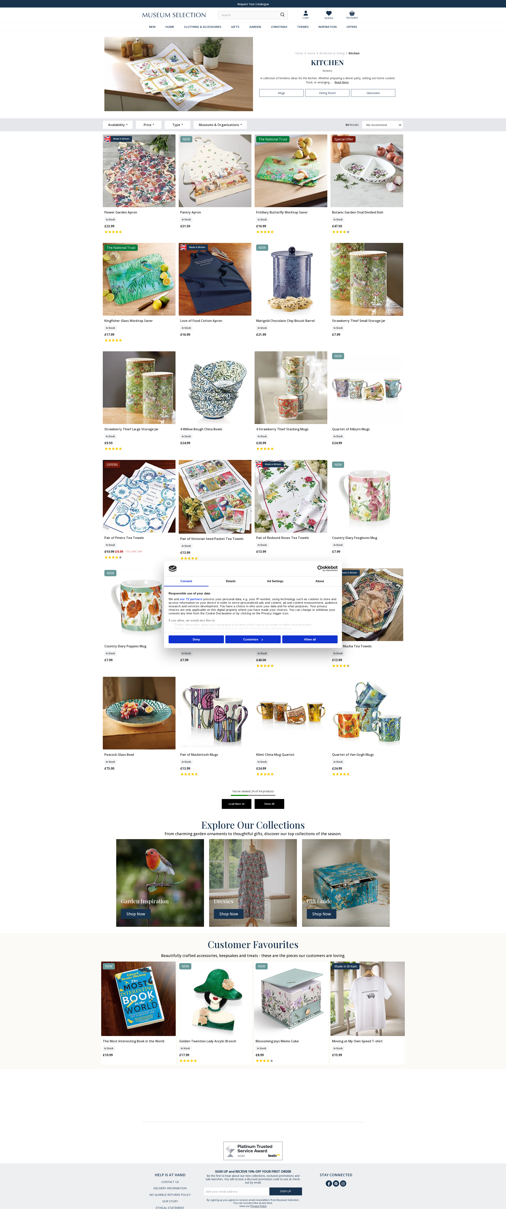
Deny (196, 639)
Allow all (310, 639)
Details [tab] (231, 581)
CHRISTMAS (279, 27)
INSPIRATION (327, 27)
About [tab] (319, 581)
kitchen (354, 53)
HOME (169, 27)
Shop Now (135, 914)
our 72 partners (191, 599)
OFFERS (351, 27)
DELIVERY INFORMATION (170, 1188)
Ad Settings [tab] (275, 581)
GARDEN (255, 27)
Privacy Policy (258, 1206)
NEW (152, 27)
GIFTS (235, 27)
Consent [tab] (186, 581)
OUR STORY (170, 1201)
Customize (250, 639)
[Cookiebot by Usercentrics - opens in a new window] (320, 569)
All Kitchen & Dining (332, 53)
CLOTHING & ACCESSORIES (202, 27)
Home (299, 53)
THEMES (303, 27)
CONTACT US (170, 1182)
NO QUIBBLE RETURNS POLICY (170, 1195)
